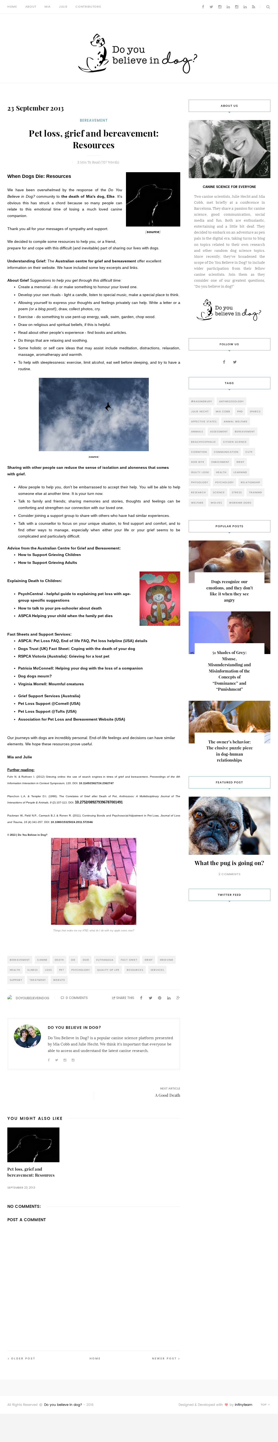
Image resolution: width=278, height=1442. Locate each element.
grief (149, 960)
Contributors (88, 6)
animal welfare (236, 421)
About (30, 6)
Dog (86, 960)
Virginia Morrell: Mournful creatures (51, 684)
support (16, 980)
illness (32, 970)
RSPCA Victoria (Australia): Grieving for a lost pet (63, 656)
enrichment (220, 462)
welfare (197, 502)
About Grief (18, 280)
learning (240, 472)
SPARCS (255, 411)
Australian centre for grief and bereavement (95, 261)
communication (226, 452)
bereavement (94, 120)
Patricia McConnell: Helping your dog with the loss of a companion (80, 668)
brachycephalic (203, 442)
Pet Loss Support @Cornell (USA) (49, 703)
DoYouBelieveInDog (32, 998)
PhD (240, 411)
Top (264, 1404)
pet (61, 970)
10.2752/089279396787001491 (99, 802)
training (255, 492)
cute (249, 452)
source (153, 232)
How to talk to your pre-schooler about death (60, 608)
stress (237, 492)
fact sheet (129, 960)
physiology (199, 482)
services (157, 970)
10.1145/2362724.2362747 (96, 783)
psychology (80, 970)
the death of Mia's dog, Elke (88, 196)
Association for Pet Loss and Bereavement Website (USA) (71, 719)
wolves (216, 502)
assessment (219, 431)
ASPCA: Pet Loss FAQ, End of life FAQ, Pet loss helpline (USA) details (82, 641)
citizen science (235, 442)
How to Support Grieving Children (49, 554)
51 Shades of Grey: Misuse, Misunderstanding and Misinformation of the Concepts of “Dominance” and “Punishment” (229, 671)
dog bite (197, 462)
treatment (38, 980)
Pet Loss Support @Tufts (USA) (47, 711)
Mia (48, 6)
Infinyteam (243, 1404)
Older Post (23, 1358)
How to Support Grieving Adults (47, 562)
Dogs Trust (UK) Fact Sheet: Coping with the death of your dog (76, 648)
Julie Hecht (200, 411)
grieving (166, 960)
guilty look (200, 472)
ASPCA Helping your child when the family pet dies (65, 616)
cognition (199, 452)
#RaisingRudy (201, 401)
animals (197, 431)
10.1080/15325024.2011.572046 (72, 822)
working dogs (240, 502)
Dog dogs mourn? (35, 676)
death (59, 960)
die (73, 960)
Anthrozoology (231, 401)
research (198, 492)
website (59, 980)
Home (12, 6)
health (15, 970)
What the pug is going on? (229, 863)
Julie (63, 6)
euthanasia (104, 960)
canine (42, 960)
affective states (204, 421)
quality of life (108, 970)
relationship (250, 482)
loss (48, 970)
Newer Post (164, 1358)
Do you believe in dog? (63, 1404)
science (219, 492)
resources (135, 970)
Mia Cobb (223, 411)
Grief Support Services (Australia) (49, 696)
